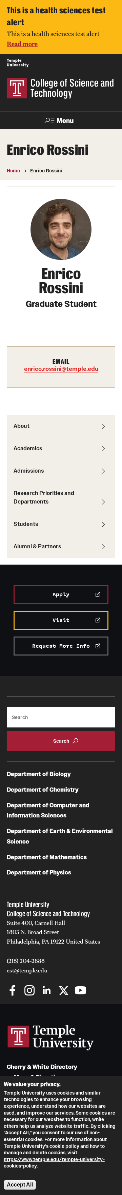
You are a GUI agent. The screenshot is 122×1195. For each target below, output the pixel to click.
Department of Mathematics (47, 857)
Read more (22, 44)
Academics (28, 448)
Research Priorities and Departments (44, 497)
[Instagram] (30, 991)
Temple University (18, 62)
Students (26, 523)
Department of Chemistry (43, 789)
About (21, 425)
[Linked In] (47, 991)
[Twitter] (63, 991)
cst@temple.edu (27, 970)
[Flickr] (97, 991)
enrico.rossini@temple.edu (61, 369)
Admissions (29, 470)
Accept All (20, 1185)
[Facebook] (13, 991)
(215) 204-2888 (26, 960)
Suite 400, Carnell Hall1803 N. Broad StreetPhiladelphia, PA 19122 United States (53, 932)
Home (13, 171)
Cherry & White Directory (42, 1066)
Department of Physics (39, 872)
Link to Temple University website (51, 1037)
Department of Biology (39, 774)
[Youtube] (80, 991)
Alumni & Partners (37, 546)
